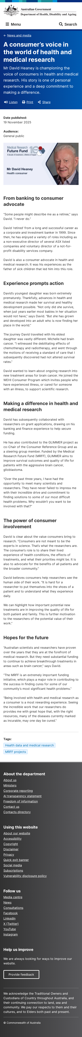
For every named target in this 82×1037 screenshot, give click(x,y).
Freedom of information (20, 801)
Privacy (8, 854)
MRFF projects (15, 752)
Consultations (13, 908)
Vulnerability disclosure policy (25, 876)
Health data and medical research (29, 745)
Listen (13, 102)
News (7, 902)
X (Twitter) (11, 924)
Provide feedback (21, 974)
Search (70, 24)
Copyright (10, 844)
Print (30, 102)
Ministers (9, 785)
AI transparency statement (22, 796)
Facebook (10, 913)
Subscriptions (13, 870)
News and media (19, 35)
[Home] (41, 10)
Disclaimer (10, 849)
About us (9, 780)
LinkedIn (9, 918)
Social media (12, 865)
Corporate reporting (18, 791)
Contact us (11, 807)
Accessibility (12, 838)
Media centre (12, 897)
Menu (15, 24)
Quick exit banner (16, 860)
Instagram (10, 934)
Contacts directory (17, 812)
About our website (16, 833)
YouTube (9, 929)
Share (46, 102)
